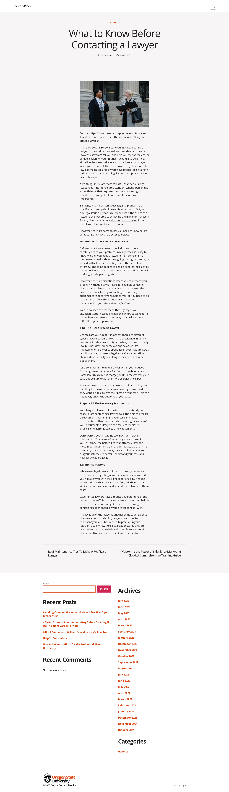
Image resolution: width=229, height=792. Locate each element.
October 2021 (126, 730)
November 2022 (128, 650)
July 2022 (123, 674)
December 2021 (127, 717)
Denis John (108, 55)
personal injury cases (125, 313)
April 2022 (124, 693)
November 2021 (128, 723)
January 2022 (126, 711)
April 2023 (124, 619)
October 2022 (126, 656)
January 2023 (126, 637)
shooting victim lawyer (124, 220)
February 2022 (127, 705)
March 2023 (125, 625)
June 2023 (124, 607)
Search (46, 583)
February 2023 (127, 631)
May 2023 (124, 613)
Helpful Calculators (55, 638)
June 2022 (124, 680)
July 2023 (123, 600)
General (114, 22)
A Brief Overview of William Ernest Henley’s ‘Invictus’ (75, 632)
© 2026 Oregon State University (59, 785)
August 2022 (125, 668)
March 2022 (125, 699)
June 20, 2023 (125, 55)
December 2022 (127, 644)
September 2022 (128, 662)
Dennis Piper (22, 6)
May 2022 (124, 687)
